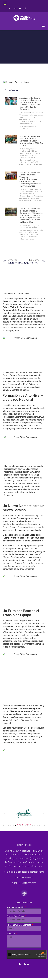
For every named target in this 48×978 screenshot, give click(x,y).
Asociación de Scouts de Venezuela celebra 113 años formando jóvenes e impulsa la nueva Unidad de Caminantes (30, 103)
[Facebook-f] (9, 8)
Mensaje (11, 934)
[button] (5, 3)
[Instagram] (15, 8)
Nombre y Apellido (16, 907)
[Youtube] (20, 8)
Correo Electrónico (15, 916)
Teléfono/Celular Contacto (19, 925)
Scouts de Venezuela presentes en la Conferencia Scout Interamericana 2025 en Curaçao (31, 141)
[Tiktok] (25, 8)
